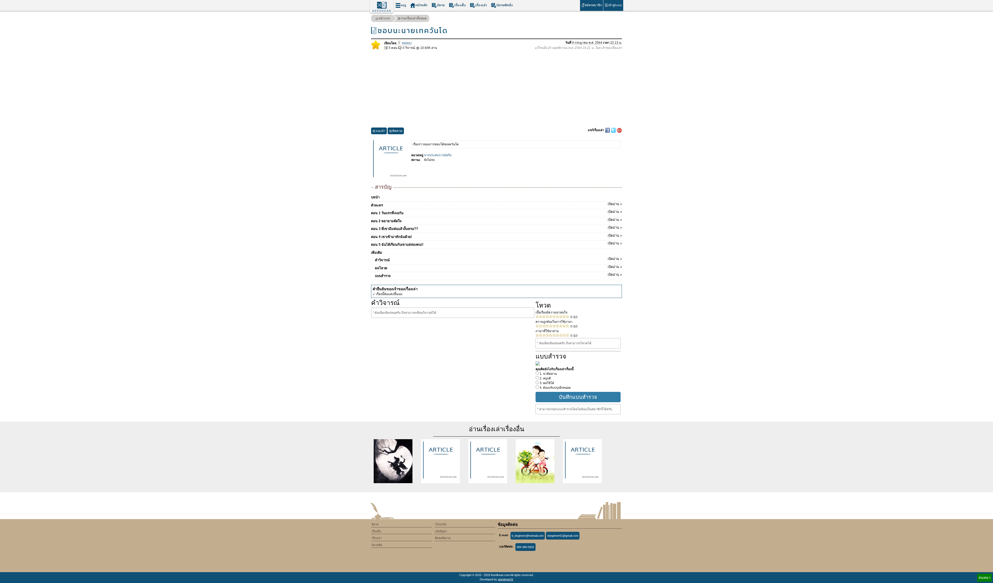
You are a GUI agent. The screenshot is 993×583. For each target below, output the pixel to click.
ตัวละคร (496, 204)
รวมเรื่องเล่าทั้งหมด (414, 18)
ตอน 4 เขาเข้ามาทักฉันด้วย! (496, 236)
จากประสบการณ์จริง (438, 155)
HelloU (406, 43)
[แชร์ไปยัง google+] (619, 130)
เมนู (403, 5)
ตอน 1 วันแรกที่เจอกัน (496, 212)
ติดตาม (397, 131)
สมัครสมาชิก (593, 5)
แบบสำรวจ (498, 275)
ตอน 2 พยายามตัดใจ (496, 220)
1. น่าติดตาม (548, 374)
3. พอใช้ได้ (546, 383)
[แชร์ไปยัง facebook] (608, 130)
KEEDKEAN (382, 10)
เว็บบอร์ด (440, 524)
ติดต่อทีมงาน (443, 538)
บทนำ (375, 197)
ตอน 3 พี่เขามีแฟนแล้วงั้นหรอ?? (496, 228)
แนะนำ (380, 131)
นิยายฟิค (377, 545)
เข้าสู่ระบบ (615, 5)
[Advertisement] (496, 89)
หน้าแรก (384, 18)
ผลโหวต (498, 267)
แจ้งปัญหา (441, 531)
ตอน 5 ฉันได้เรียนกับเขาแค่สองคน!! (496, 243)
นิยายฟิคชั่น (504, 5)
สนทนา (984, 577)
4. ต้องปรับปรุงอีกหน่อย (555, 388)
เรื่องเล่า (481, 5)
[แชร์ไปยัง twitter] (614, 130)
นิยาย (441, 5)
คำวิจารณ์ (498, 259)
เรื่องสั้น (460, 5)
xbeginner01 (505, 579)
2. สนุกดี (545, 378)
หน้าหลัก (421, 5)
